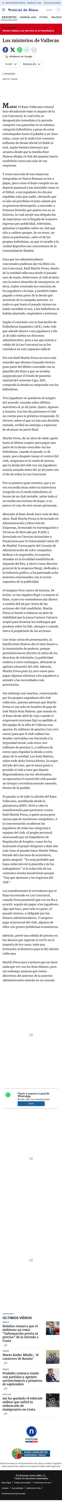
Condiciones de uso (42, 1482)
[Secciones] (3, 10)
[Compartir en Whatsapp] (20, 50)
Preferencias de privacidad (13, 1493)
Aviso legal (6, 1482)
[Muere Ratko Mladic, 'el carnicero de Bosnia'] (52, 1357)
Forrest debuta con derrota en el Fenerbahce (28, 30)
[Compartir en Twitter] (12, 50)
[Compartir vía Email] (34, 50)
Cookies (5, 1488)
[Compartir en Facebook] (5, 50)
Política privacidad (22, 1482)
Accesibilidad (17, 1488)
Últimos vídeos (17, 1317)
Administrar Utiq (33, 1488)
